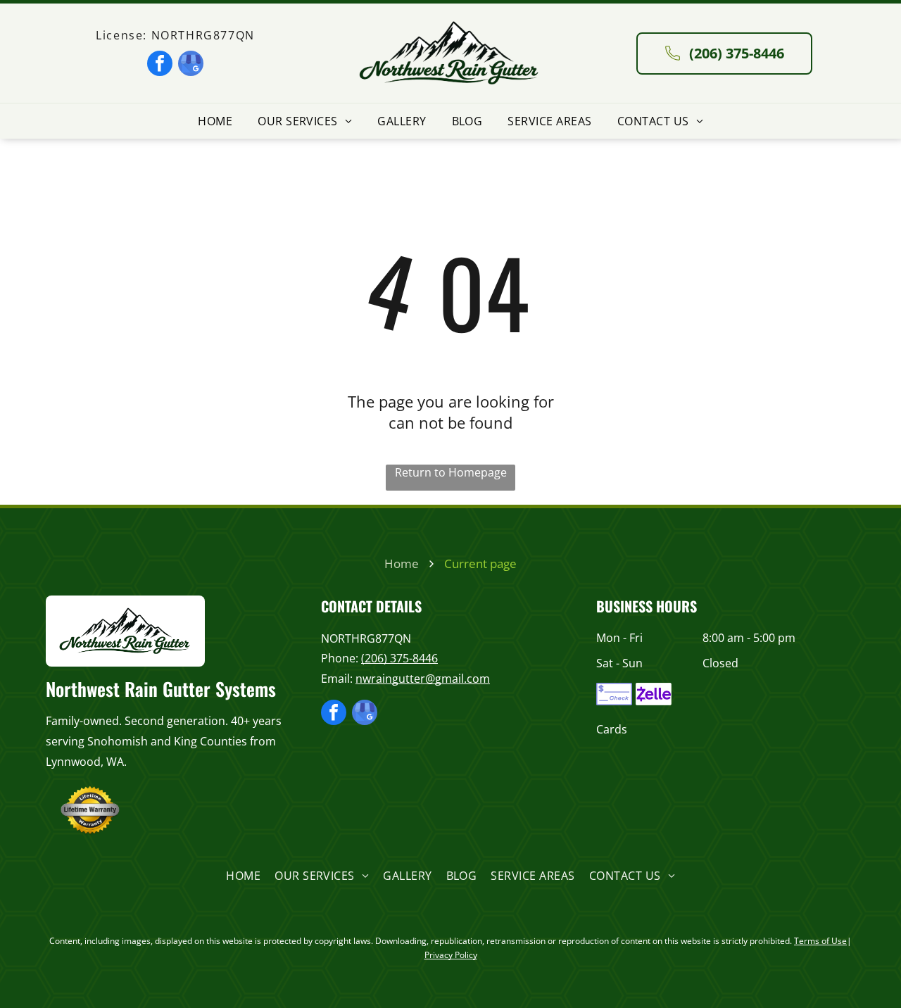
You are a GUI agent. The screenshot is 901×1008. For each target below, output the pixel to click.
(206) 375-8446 (399, 658)
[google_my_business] (190, 65)
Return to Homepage (451, 472)
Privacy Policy (450, 955)
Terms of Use (820, 941)
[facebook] (159, 65)
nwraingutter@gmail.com (422, 678)
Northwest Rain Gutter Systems (161, 689)
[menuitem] (215, 121)
